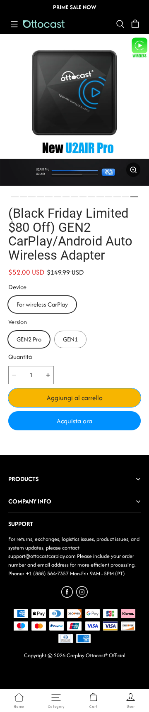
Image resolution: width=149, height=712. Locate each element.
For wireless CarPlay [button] (42, 304)
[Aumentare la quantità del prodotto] (48, 375)
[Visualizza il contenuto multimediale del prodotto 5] (49, 196)
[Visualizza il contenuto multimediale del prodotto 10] (91, 196)
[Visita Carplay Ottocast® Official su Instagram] (82, 595)
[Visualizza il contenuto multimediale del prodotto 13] (117, 196)
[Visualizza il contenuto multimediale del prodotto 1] (15, 196)
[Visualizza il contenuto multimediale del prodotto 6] (57, 196)
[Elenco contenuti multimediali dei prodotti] (74, 110)
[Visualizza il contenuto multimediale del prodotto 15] (134, 196)
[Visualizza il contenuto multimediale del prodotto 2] (23, 196)
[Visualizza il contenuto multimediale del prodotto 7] (66, 196)
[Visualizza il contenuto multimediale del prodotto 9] (83, 196)
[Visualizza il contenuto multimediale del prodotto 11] (100, 196)
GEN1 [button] (70, 339)
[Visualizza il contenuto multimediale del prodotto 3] (32, 196)
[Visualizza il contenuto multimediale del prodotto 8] (74, 196)
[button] (14, 24)
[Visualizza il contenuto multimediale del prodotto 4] (40, 196)
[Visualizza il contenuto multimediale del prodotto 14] (126, 196)
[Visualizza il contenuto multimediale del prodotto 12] (109, 196)
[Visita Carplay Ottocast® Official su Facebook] (67, 595)
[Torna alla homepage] (44, 24)
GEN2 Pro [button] (29, 339)
